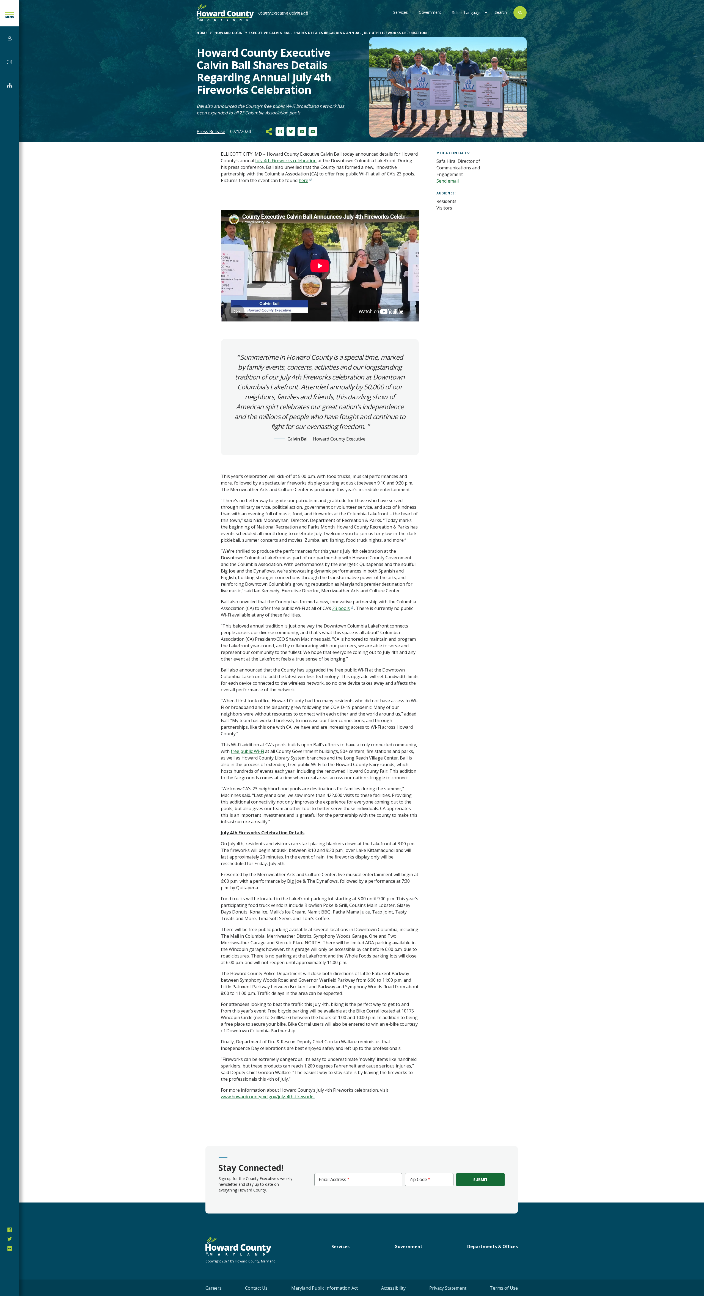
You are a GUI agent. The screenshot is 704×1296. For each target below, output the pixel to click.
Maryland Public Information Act (324, 1288)
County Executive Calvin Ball (283, 13)
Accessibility (393, 1288)
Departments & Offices (492, 1246)
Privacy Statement (447, 1288)
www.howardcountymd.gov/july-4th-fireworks (268, 1097)
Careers (213, 1288)
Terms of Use (504, 1288)
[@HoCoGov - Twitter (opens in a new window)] (9, 1239)
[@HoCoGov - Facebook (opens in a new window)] (9, 1230)
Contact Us (256, 1288)
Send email (447, 181)
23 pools (341, 608)
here (303, 180)
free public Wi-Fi (247, 751)
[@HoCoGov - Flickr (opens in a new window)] (9, 1248)
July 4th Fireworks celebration (286, 161)
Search (501, 12)
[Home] (225, 12)
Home (202, 33)
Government (430, 12)
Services (400, 12)
